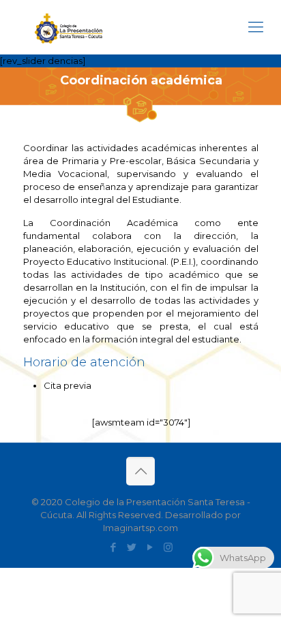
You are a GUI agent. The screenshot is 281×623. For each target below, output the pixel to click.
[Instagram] (168, 547)
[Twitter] (131, 547)
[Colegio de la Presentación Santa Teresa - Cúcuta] (68, 27)
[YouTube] (150, 547)
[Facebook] (113, 547)
